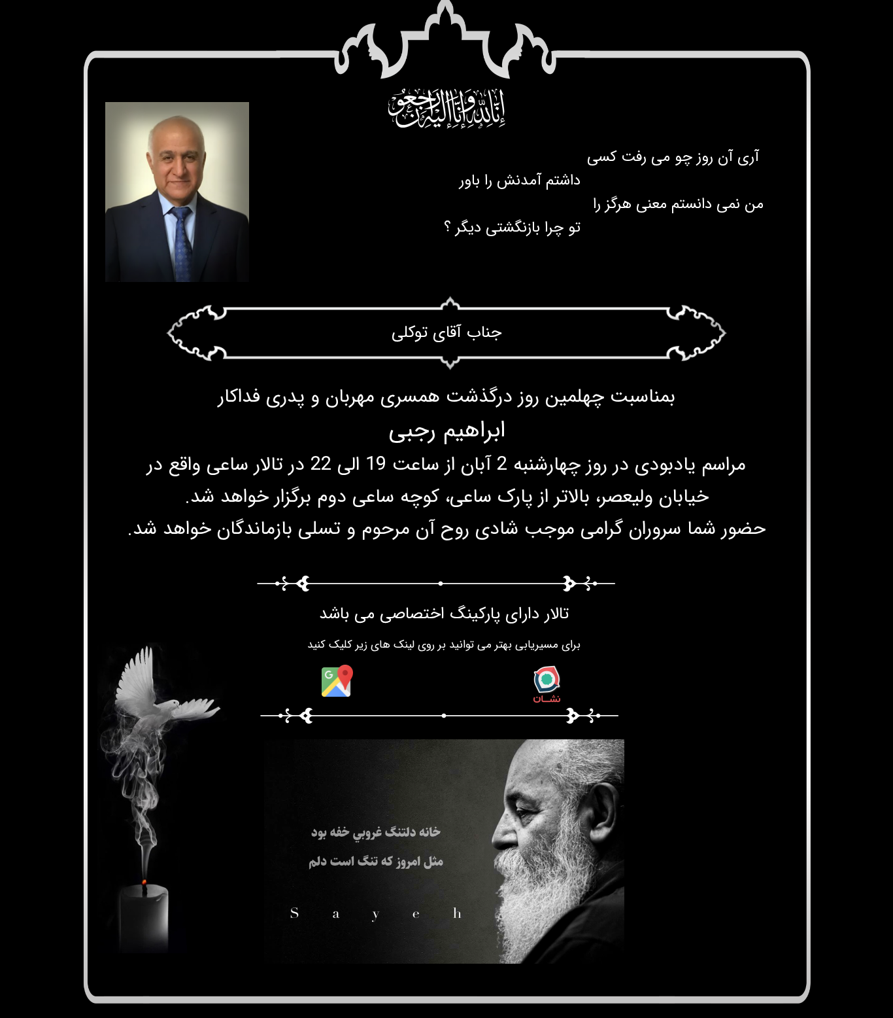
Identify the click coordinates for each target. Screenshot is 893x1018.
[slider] (442, 954)
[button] (303, 954)
